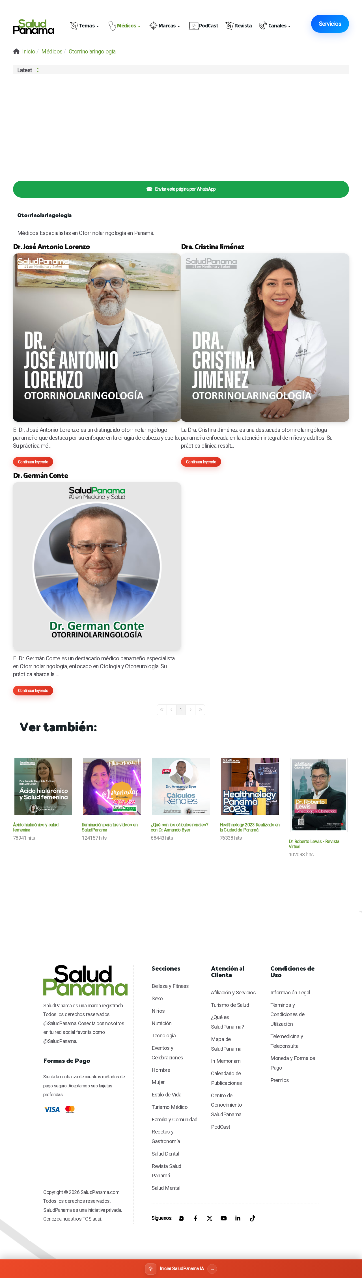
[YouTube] (223, 1218)
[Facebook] (195, 1218)
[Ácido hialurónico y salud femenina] (43, 786)
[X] (209, 1218)
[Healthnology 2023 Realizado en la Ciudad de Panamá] (250, 786)
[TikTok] (252, 1218)
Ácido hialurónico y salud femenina (36, 827)
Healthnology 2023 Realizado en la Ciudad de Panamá (250, 827)
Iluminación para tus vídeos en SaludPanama (109, 827)
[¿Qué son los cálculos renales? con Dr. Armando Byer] (181, 786)
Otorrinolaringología (44, 215)
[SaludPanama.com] (36, 26)
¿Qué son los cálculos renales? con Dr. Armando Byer (179, 827)
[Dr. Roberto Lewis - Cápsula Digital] (319, 794)
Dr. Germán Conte (40, 475)
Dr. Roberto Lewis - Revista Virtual (314, 844)
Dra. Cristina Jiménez (212, 246)
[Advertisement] (181, 123)
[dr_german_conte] (97, 566)
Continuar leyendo (33, 462)
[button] (85, 27)
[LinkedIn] (237, 1218)
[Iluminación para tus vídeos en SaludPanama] (112, 786)
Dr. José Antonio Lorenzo (51, 246)
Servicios (330, 23)
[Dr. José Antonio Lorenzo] (97, 337)
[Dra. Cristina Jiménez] (265, 337)
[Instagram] (181, 1218)
